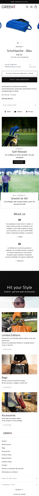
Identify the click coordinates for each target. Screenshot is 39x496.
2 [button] (19, 43)
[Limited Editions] (19, 322)
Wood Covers (6, 444)
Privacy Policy (6, 455)
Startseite (19, 46)
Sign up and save (9, 478)
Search (4, 441)
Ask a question (9, 105)
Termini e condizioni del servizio (13, 468)
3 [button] (21, 43)
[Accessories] (19, 402)
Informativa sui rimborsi (10, 472)
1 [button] (18, 43)
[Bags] (19, 364)
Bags (3, 448)
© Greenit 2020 (8, 484)
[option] (19, 2)
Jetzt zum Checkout (19, 79)
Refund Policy (6, 458)
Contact (4, 465)
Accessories (6, 451)
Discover (19, 162)
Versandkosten (24, 57)
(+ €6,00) (20, 66)
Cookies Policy (7, 462)
